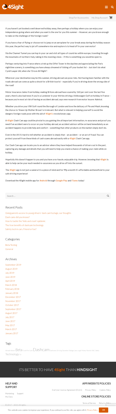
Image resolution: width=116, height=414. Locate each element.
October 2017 (12, 305)
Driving (59, 350)
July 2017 (9, 317)
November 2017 (13, 301)
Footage (71, 350)
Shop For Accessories (79, 17)
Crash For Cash (28, 350)
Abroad (7, 350)
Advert (12, 350)
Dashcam (41, 349)
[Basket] (111, 17)
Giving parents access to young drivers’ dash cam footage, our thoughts (38, 213)
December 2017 (13, 297)
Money (84, 350)
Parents (88, 350)
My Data (9, 397)
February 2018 (12, 289)
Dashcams (53, 350)
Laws (75, 350)
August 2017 (11, 313)
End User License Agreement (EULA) (67, 390)
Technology (12, 354)
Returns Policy (105, 403)
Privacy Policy (90, 390)
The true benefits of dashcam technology (24, 225)
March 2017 (11, 329)
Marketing (9, 393)
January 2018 (11, 293)
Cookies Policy (105, 390)
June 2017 (10, 321)
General (9, 249)
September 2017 (13, 309)
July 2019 (9, 273)
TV (20, 354)
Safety (97, 350)
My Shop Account (100, 17)
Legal (79, 350)
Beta (18, 350)
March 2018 (11, 285)
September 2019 (13, 264)
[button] (106, 7)
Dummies (65, 350)
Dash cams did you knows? (17, 217)
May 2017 (10, 325)
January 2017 (11, 333)
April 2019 (10, 281)
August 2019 (11, 269)
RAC (93, 350)
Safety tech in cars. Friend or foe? (20, 229)
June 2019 (10, 277)
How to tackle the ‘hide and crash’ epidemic (25, 221)
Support (20, 393)
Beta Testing (11, 245)
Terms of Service (89, 403)
